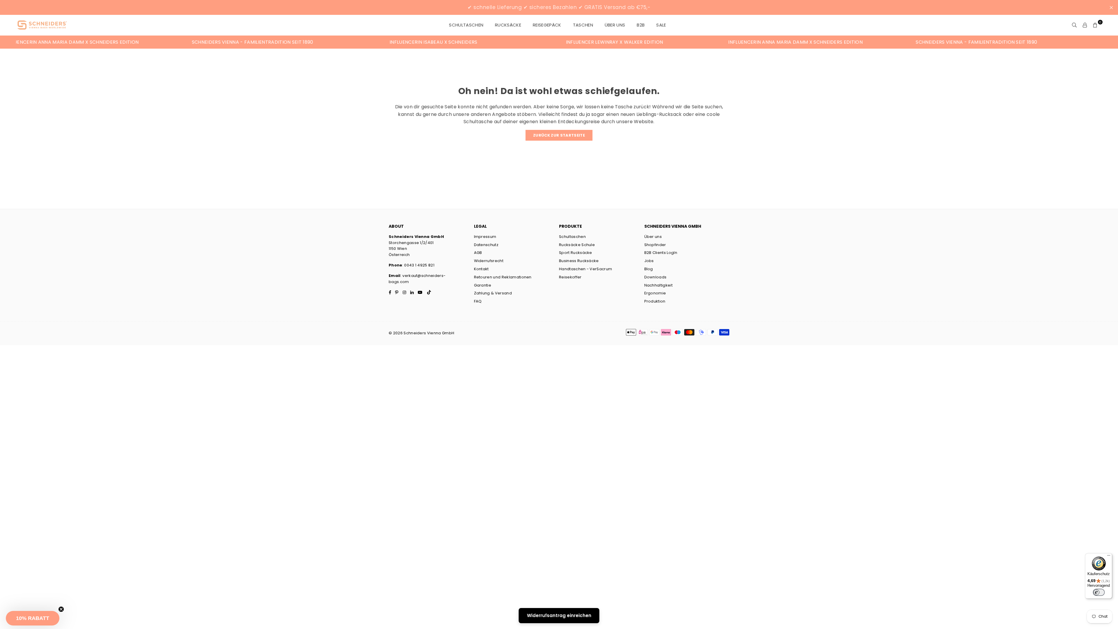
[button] (32, 618)
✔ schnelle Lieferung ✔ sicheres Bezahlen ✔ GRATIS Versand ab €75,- (559, 7)
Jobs (649, 261)
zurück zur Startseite (559, 135)
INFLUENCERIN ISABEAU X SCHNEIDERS (364, 42)
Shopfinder (655, 245)
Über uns (615, 25)
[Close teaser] (61, 609)
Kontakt (481, 269)
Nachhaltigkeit (658, 285)
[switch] (1099, 592)
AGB (478, 252)
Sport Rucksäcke (575, 252)
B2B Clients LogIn (660, 252)
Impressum (485, 236)
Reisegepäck (547, 25)
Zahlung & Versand (493, 293)
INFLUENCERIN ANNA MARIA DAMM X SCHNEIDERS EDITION (726, 42)
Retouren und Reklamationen (503, 277)
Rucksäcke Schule (577, 245)
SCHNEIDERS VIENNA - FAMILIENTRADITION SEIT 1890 (183, 42)
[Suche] (1074, 25)
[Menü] (1108, 556)
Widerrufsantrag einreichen (559, 615)
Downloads (655, 277)
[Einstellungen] (1085, 25)
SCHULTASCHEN (466, 25)
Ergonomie (655, 293)
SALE (661, 25)
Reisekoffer (570, 277)
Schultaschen (572, 236)
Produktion (655, 301)
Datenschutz (486, 245)
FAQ (478, 301)
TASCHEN (583, 25)
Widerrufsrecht (488, 261)
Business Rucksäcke (579, 261)
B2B (641, 25)
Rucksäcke (508, 25)
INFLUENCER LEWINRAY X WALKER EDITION (545, 42)
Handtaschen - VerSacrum (585, 269)
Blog (648, 269)
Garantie (482, 285)
